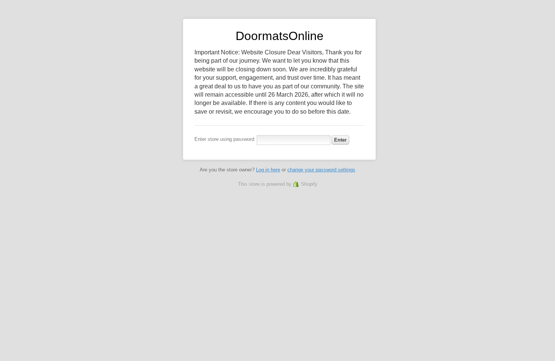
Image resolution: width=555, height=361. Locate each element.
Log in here (268, 170)
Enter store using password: (225, 139)
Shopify (309, 184)
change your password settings (321, 170)
